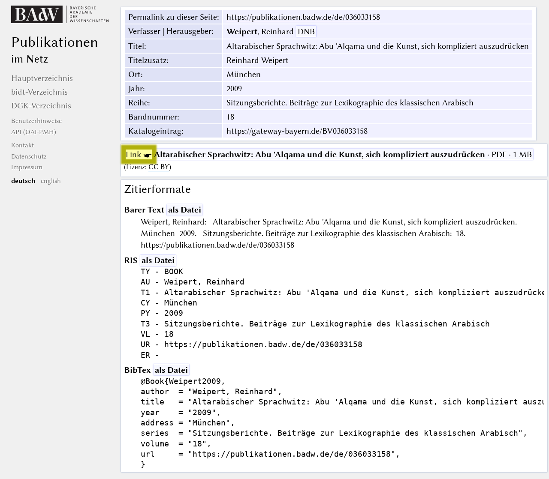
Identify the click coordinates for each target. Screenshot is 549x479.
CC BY (158, 167)
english (51, 181)
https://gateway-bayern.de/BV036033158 (297, 131)
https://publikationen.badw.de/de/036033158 (303, 17)
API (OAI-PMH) (33, 132)
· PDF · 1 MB (329, 154)
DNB (306, 31)
